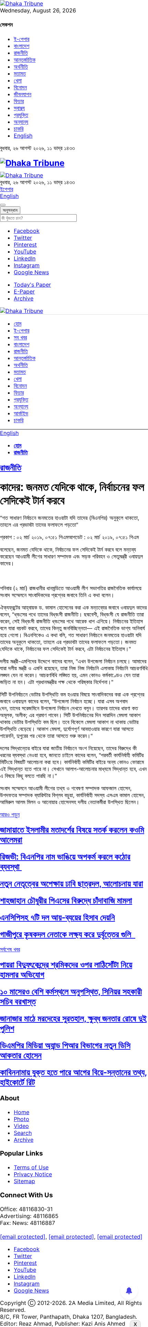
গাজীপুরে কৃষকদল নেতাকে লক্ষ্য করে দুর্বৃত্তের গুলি (67, 934)
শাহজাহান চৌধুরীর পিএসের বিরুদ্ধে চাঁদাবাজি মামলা (66, 900)
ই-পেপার (21, 39)
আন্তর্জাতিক (24, 59)
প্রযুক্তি (21, 114)
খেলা (18, 80)
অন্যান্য (21, 121)
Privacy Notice (33, 1174)
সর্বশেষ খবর (10, 949)
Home (21, 1112)
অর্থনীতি (21, 66)
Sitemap (24, 1181)
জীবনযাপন (22, 94)
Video (21, 1125)
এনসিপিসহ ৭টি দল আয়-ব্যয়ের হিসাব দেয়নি (57, 917)
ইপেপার (6, 189)
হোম (17, 323)
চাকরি (18, 128)
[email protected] (22, 1236)
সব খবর (20, 337)
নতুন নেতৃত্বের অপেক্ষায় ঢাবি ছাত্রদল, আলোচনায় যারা (71, 884)
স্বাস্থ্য (19, 108)
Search (23, 1132)
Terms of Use (31, 1167)
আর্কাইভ (21, 413)
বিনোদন (20, 87)
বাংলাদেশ (21, 45)
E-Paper (24, 291)
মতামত (20, 73)
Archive (23, 298)
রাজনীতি (21, 52)
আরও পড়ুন (10, 814)
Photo (21, 1119)
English (23, 135)
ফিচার (19, 101)
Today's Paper (32, 284)
